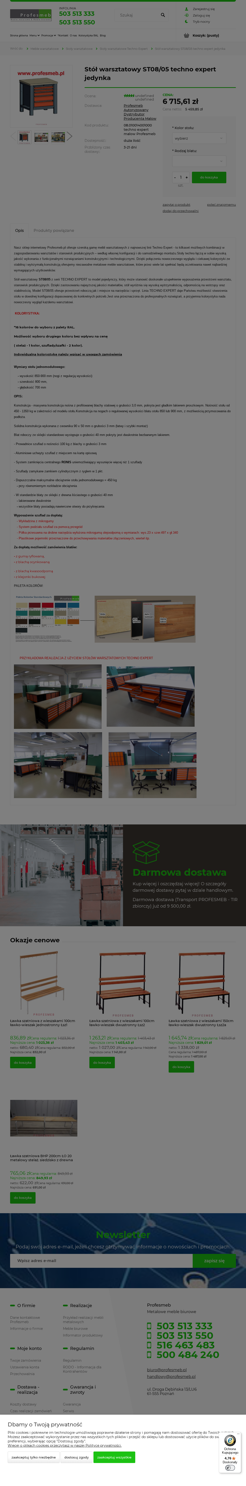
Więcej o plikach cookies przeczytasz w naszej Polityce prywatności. (65, 1445)
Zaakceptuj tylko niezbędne (34, 1457)
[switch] (230, 1468)
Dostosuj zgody (76, 1457)
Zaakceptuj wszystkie (114, 1457)
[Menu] (238, 1435)
